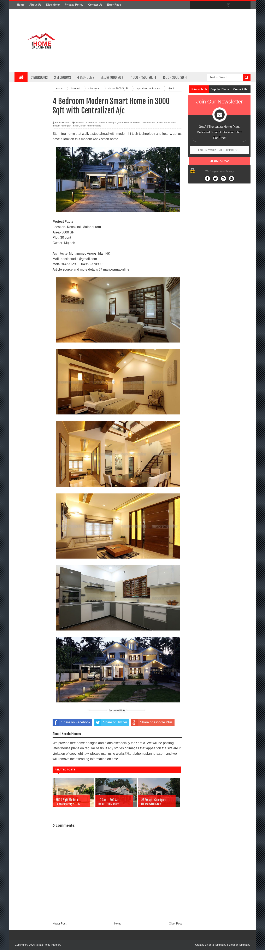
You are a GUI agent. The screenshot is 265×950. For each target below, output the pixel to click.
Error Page (114, 4)
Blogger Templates (239, 944)
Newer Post (59, 923)
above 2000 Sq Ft (108, 122)
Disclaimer (53, 4)
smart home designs (91, 125)
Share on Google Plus (156, 722)
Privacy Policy (74, 4)
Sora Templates (217, 944)
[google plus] (246, 5)
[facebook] (194, 5)
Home (20, 4)
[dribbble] (228, 5)
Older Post (175, 923)
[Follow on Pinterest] (232, 178)
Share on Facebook (75, 722)
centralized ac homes (129, 122)
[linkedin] (237, 5)
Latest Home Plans (166, 122)
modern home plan (62, 125)
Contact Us (95, 4)
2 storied (80, 122)
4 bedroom (91, 122)
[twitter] (202, 5)
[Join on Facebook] (207, 178)
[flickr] (220, 5)
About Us (35, 4)
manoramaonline (116, 269)
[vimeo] (211, 5)
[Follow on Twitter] (215, 178)
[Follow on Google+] (223, 178)
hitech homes (148, 122)
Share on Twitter (115, 722)
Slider (76, 125)
